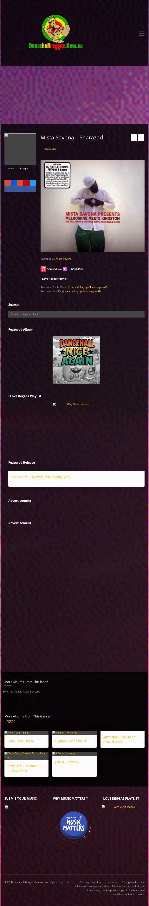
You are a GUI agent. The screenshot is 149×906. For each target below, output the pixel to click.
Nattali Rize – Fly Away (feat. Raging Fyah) (40, 477)
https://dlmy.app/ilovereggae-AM (89, 287)
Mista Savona (63, 258)
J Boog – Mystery (67, 762)
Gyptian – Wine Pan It (70, 741)
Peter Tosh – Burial (21, 741)
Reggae (24, 168)
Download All (50, 149)
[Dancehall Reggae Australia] (74, 34)
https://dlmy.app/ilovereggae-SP (83, 291)
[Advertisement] (74, 95)
